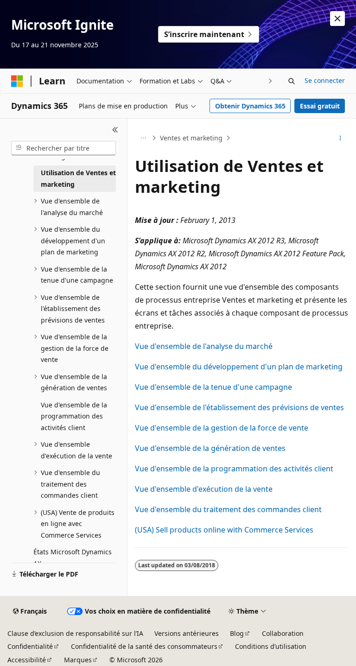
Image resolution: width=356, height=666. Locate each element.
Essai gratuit (320, 105)
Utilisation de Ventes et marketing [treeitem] (78, 178)
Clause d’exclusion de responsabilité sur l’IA (75, 633)
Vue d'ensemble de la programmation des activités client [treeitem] (74, 416)
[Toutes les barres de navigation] (143, 138)
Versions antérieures (186, 633)
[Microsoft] (17, 81)
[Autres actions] (340, 138)
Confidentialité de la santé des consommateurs (144, 646)
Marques (78, 659)
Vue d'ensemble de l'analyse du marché (204, 346)
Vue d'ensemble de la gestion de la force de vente (221, 428)
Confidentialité (30, 646)
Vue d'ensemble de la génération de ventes (210, 448)
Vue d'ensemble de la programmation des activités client (234, 468)
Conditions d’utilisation (270, 646)
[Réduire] (115, 129)
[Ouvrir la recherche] (291, 81)
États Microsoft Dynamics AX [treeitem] (72, 557)
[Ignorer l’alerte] (337, 18)
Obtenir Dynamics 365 (250, 105)
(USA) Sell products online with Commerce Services (224, 530)
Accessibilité (26, 659)
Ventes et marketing (191, 137)
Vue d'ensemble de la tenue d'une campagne (213, 387)
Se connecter (325, 80)
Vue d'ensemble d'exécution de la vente (204, 489)
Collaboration (283, 633)
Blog (237, 633)
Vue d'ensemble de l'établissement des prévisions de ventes (239, 407)
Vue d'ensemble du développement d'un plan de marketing (239, 367)
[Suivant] (270, 81)
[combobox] (63, 148)
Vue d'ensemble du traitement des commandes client (228, 509)
